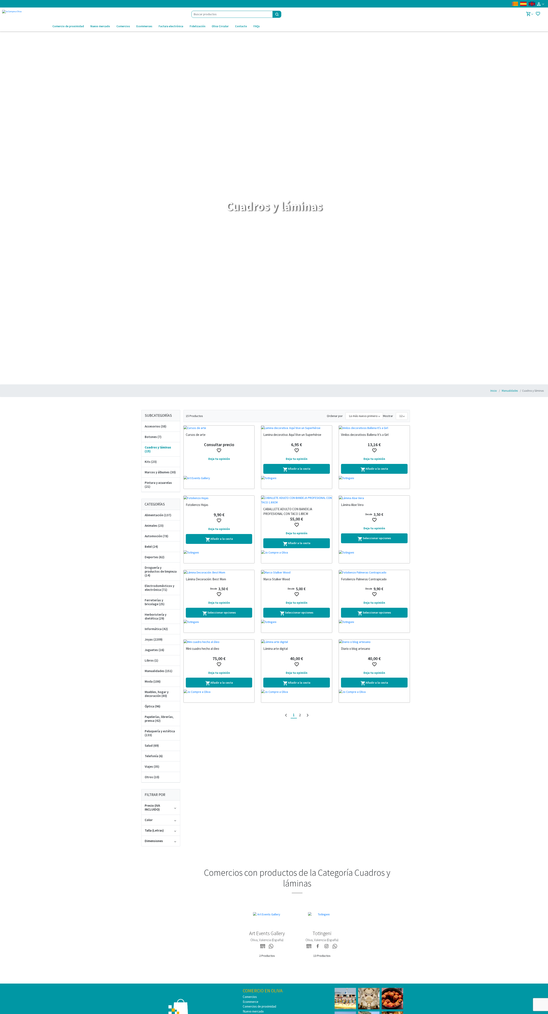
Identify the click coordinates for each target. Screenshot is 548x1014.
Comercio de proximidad (68, 26)
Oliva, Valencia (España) (266, 940)
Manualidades (509, 391)
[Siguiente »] (307, 715)
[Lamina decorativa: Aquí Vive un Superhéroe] (296, 428)
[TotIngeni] (296, 482)
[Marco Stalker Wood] (296, 572)
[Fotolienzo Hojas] (219, 498)
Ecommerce (250, 1002)
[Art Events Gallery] (219, 482)
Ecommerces (144, 26)
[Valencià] (515, 4)
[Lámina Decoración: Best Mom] (219, 572)
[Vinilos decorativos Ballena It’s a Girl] (374, 428)
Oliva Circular (220, 26)
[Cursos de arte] (219, 428)
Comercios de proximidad (259, 1006)
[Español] (523, 4)
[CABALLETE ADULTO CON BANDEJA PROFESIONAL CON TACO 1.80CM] (296, 500)
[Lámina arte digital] (296, 641)
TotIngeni (322, 933)
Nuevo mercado (100, 26)
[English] (532, 4)
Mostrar (388, 416)
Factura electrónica (171, 26)
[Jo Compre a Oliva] (296, 556)
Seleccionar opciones (374, 539)
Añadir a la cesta (296, 469)
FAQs (256, 26)
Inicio (493, 391)
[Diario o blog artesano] (374, 641)
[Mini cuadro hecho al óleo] (219, 641)
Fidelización (197, 26)
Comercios (123, 26)
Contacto (241, 26)
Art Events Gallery (267, 933)
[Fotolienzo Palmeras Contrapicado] (374, 572)
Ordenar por (335, 416)
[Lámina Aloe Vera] (374, 498)
